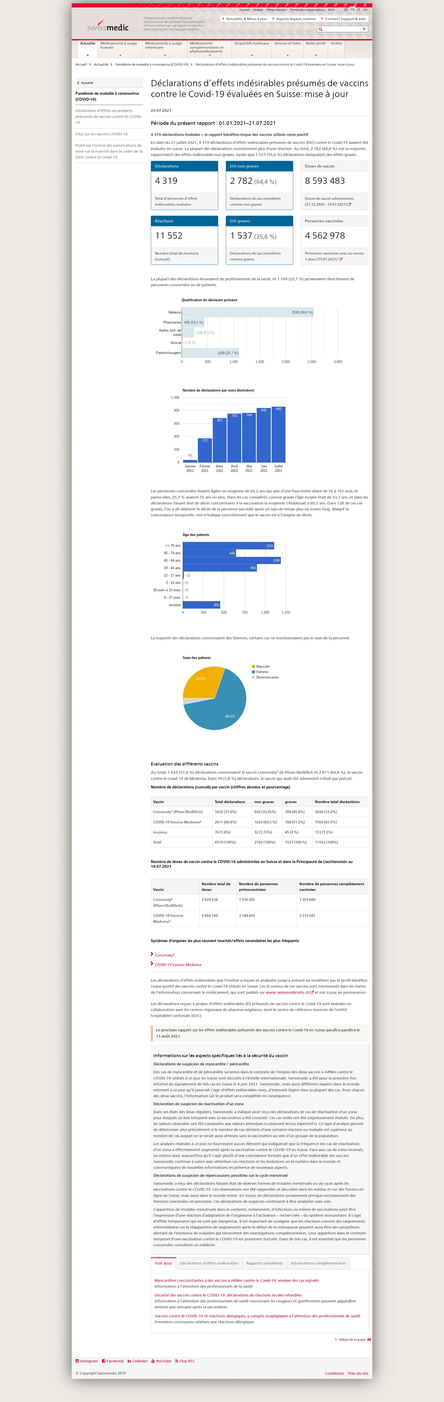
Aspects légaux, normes (295, 19)
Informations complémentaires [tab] (318, 1263)
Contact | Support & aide (345, 19)
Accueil (81, 64)
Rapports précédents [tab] (264, 1263)
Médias (258, 10)
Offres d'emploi (276, 10)
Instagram (89, 1361)
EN (365, 9)
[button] (321, 29)
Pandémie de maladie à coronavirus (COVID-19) (151, 64)
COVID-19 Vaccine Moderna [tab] (177, 965)
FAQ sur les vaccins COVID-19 (102, 134)
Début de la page (351, 1339)
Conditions (334, 1373)
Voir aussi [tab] (163, 1263)
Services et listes (287, 43)
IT (358, 9)
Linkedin (139, 1361)
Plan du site (358, 1373)
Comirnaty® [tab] (164, 955)
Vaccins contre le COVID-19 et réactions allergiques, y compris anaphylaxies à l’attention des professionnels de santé (257, 1315)
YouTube (163, 1361)
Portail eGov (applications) (307, 10)
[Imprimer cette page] (369, 1341)
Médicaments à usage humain (118, 45)
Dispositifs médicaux (252, 43)
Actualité (89, 45)
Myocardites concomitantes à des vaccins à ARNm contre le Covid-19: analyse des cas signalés (237, 1280)
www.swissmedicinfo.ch (287, 992)
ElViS (331, 10)
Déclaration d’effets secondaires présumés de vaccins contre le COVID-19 (109, 116)
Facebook (115, 1361)
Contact (244, 10)
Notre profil (316, 43)
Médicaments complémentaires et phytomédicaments (207, 47)
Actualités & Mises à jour (246, 19)
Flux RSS (187, 1361)
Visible (336, 43)
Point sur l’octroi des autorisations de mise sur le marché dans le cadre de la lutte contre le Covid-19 (109, 151)
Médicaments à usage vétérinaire (163, 45)
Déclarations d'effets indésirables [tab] (209, 1263)
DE (346, 9)
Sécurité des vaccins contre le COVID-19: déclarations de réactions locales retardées (228, 1295)
